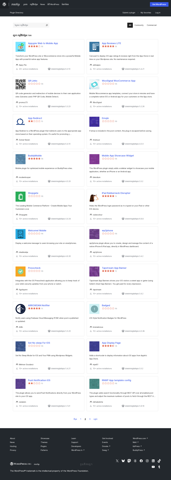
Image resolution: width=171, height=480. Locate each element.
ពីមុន (75, 419)
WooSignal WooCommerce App (118, 80)
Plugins (44, 446)
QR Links (32, 80)
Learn (73, 438)
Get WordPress (159, 4)
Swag (105, 450)
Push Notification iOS (39, 380)
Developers (76, 446)
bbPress (137, 446)
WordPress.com (140, 438)
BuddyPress (139, 450)
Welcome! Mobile (37, 230)
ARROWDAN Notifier (39, 305)
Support (74, 442)
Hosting (13, 446)
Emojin (105, 118)
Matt (136, 442)
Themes (44, 442)
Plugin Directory (16, 13)
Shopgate (33, 193)
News (12, 442)
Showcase (45, 438)
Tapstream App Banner (114, 268)
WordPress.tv (78, 450)
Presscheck (34, 268)
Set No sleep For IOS (39, 342)
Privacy (13, 450)
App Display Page (111, 342)
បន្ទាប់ (95, 419)
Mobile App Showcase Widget (118, 155)
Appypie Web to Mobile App (43, 43)
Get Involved (107, 438)
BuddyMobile (35, 155)
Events (105, 442)
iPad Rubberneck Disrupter (116, 193)
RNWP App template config (116, 380)
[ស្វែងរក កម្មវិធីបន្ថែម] (46, 25)
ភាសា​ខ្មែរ (36, 464)
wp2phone (107, 230)
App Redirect (35, 118)
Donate (106, 446)
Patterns (44, 450)
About (12, 438)
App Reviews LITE (111, 43)
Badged (106, 305)
